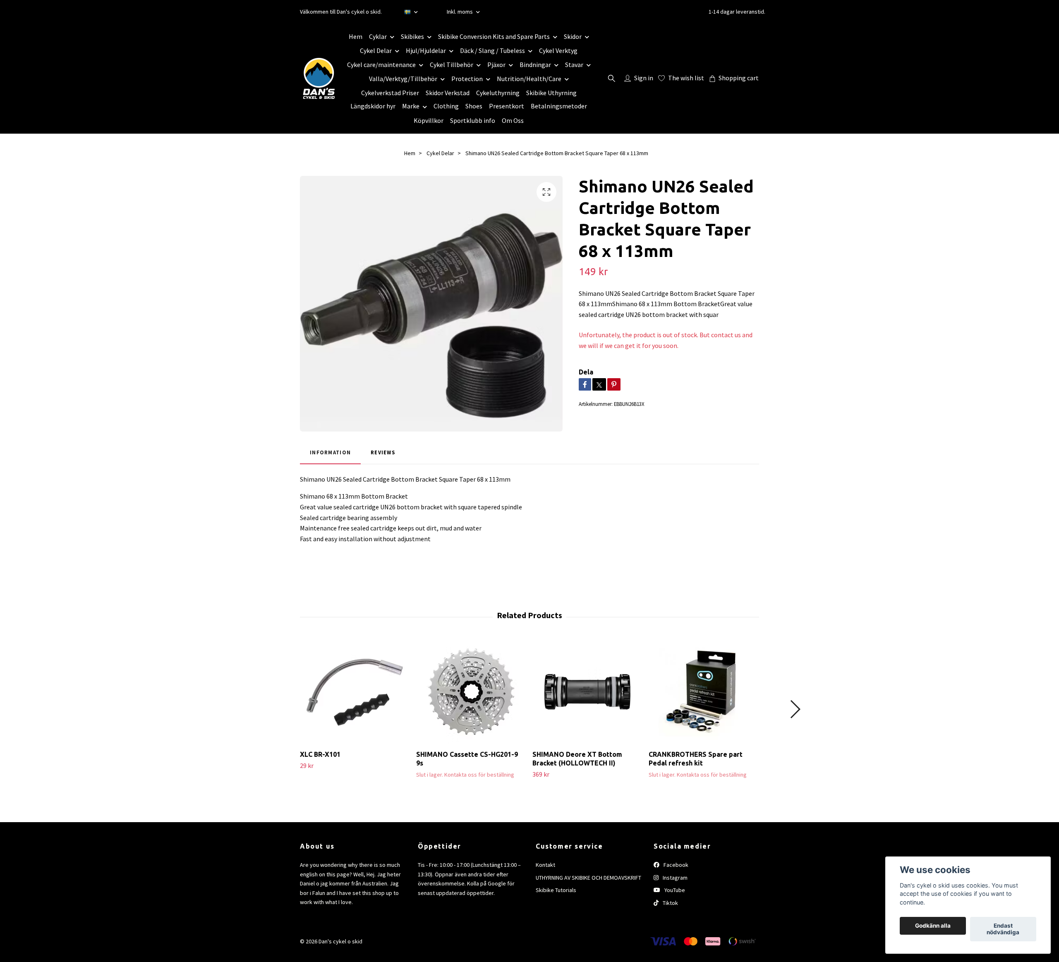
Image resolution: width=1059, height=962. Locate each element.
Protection (467, 78)
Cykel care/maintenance (381, 64)
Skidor (573, 36)
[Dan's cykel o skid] (319, 78)
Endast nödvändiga (1003, 929)
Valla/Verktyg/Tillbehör (403, 78)
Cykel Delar (376, 50)
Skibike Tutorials (556, 890)
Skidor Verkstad (448, 93)
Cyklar (378, 36)
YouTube (674, 890)
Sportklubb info (472, 120)
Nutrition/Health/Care (529, 78)
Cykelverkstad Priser (390, 93)
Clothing (446, 106)
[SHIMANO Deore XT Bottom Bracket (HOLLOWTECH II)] (587, 692)
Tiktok (669, 903)
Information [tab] (330, 452)
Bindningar (535, 64)
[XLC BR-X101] (355, 692)
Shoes (473, 106)
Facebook (675, 864)
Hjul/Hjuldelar (426, 50)
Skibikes (412, 36)
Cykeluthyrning (498, 93)
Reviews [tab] (383, 452)
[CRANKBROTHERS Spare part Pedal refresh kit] (704, 692)
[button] (794, 709)
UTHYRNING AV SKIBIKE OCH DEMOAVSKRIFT (588, 877)
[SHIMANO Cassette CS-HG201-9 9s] (471, 692)
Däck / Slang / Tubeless (492, 50)
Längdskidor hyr (372, 106)
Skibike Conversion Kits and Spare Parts (494, 36)
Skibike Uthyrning (551, 93)
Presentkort (506, 106)
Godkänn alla (933, 926)
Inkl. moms (460, 11)
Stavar (574, 64)
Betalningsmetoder (559, 106)
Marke (410, 106)
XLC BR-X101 (320, 754)
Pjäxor (496, 64)
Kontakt (545, 864)
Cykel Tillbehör (451, 64)
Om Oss (513, 120)
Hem (355, 36)
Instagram (674, 877)
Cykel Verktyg (558, 50)
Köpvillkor (428, 120)
